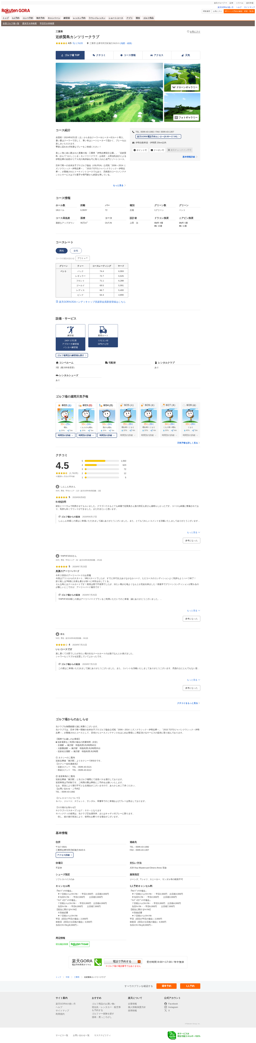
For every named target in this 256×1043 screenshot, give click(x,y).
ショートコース (116, 18)
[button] (83, 258)
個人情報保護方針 (137, 1007)
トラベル (239, 3)
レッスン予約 (79, 18)
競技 (138, 18)
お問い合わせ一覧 (81, 1035)
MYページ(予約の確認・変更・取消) (239, 11)
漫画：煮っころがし (102, 1017)
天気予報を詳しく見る (187, 443)
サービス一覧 (62, 1035)
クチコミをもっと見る (187, 703)
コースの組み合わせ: (65, 258)
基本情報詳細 (189, 157)
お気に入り (217, 11)
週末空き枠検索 (29, 23)
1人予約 (15, 18)
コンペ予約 (28, 18)
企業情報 (132, 1003)
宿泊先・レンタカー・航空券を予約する (106, 1008)
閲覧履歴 (206, 11)
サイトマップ (249, 7)
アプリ (129, 18)
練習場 (67, 18)
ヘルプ (238, 7)
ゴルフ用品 (148, 18)
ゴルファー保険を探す (103, 1013)
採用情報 (132, 1010)
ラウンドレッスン (97, 18)
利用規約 (60, 1014)
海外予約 (40, 18)
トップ (6, 18)
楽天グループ (219, 3)
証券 (231, 3)
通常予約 (166, 986)
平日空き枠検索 (47, 23)
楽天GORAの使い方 (225, 7)
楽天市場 (249, 3)
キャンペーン (54, 18)
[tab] (62, 250)
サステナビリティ (102, 1035)
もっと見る (118, 185)
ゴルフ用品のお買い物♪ (103, 1003)
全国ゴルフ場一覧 (11, 23)
